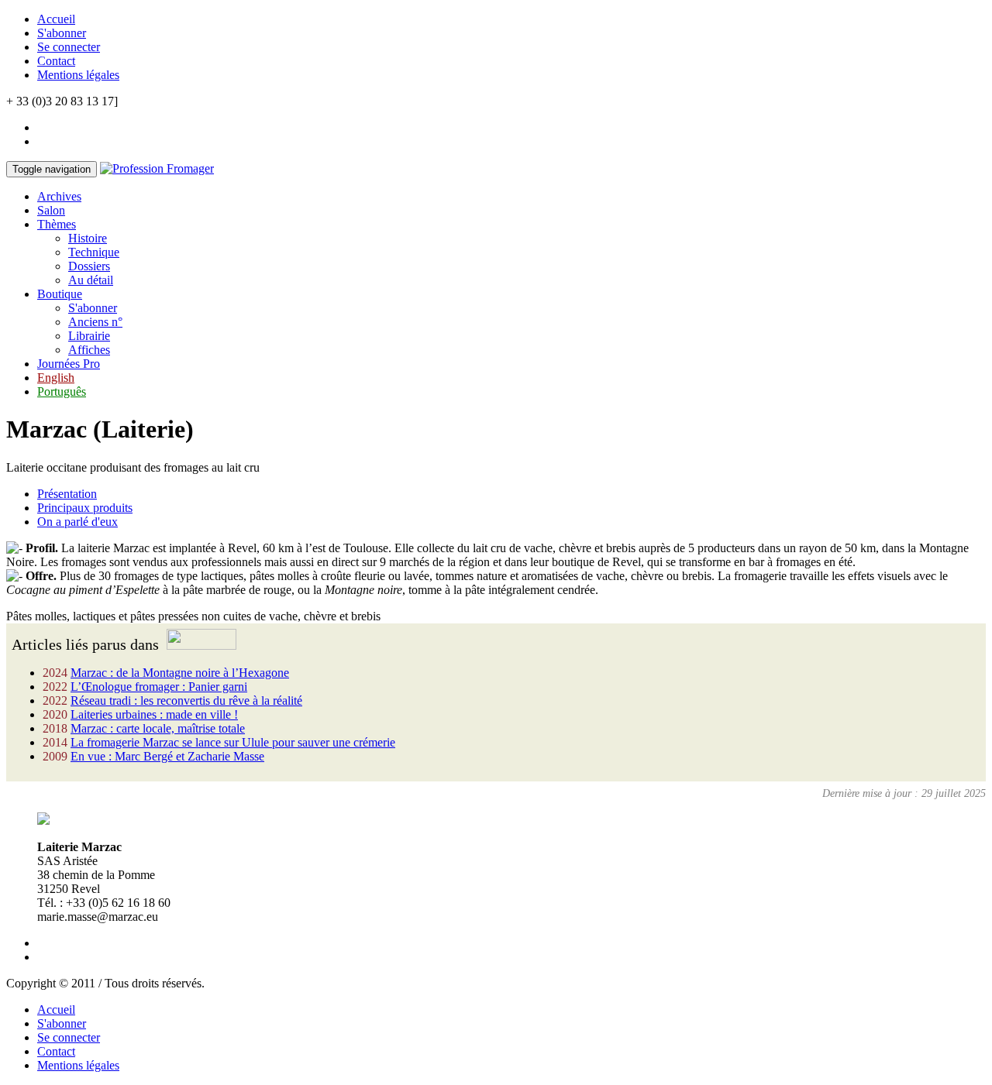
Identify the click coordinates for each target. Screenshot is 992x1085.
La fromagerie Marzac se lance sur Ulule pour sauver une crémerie (233, 742)
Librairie (89, 335)
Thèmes (56, 224)
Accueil (56, 19)
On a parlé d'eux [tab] (77, 521)
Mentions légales (78, 74)
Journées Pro (68, 363)
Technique (93, 252)
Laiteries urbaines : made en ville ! (154, 714)
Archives (59, 196)
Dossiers (89, 266)
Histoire (87, 238)
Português (61, 391)
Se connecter (68, 46)
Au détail (90, 280)
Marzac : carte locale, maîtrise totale (158, 728)
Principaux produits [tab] (85, 507)
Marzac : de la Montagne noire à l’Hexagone (180, 672)
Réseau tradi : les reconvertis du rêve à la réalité (186, 700)
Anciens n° (95, 321)
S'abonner (61, 32)
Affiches (89, 349)
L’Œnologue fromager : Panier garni (159, 686)
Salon (51, 210)
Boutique (59, 293)
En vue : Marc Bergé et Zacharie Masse (167, 756)
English (55, 377)
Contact (56, 60)
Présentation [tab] (67, 493)
